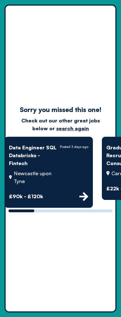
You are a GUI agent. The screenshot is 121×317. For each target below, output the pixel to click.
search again (72, 128)
